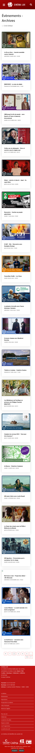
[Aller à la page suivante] (31, 657)
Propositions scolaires (7, 702)
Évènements (4, 696)
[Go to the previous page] (5, 653)
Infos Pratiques (5, 705)
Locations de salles (6, 720)
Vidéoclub (3, 717)
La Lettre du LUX (5, 729)
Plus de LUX (4, 714)
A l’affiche (3, 693)
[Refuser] (33, 749)
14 (27, 657)
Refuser (21, 750)
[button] (31, 4)
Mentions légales (5, 708)
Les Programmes (5, 726)
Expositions (4, 699)
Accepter (14, 750)
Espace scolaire (5, 723)
